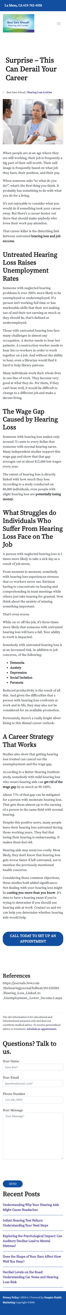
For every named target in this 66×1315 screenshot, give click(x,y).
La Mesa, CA (14, 5)
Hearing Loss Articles (39, 92)
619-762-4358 (32, 5)
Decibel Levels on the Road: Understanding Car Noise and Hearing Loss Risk (30, 1277)
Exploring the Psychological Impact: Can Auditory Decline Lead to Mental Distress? (32, 1241)
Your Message (13, 1110)
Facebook (7, 1309)
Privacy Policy (11, 1297)
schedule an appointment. (42, 1029)
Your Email (11, 1077)
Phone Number (14, 1094)
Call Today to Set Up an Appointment (33, 939)
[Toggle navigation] (59, 23)
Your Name (11, 1061)
